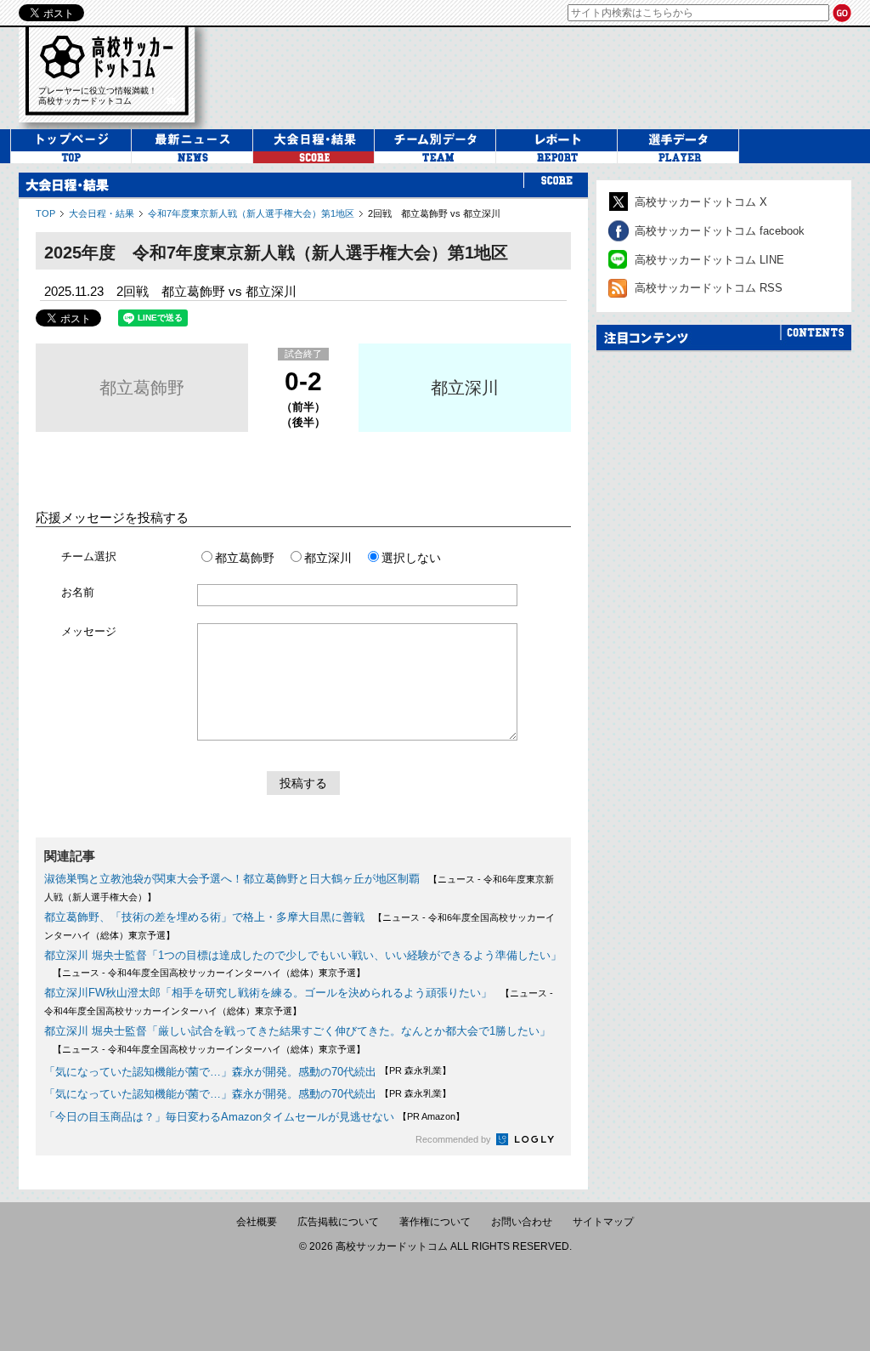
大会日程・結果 (101, 213)
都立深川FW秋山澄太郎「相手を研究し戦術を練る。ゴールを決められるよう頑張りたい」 (268, 992)
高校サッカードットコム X (701, 202)
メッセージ (88, 631)
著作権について (435, 1222)
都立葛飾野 (141, 387)
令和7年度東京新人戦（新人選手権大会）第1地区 (251, 213)
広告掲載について (338, 1222)
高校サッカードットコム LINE (709, 259)
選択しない (411, 558)
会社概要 (256, 1222)
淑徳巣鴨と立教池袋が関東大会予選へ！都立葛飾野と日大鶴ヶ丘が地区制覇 (232, 878)
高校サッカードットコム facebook (720, 230)
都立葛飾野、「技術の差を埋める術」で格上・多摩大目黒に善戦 (204, 917)
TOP (45, 213)
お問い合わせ (521, 1222)
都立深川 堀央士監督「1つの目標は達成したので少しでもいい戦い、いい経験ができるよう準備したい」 (303, 955)
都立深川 (465, 387)
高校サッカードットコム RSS (708, 287)
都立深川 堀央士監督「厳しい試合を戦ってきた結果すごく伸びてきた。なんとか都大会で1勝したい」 (297, 1031)
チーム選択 (88, 556)
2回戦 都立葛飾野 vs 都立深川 (434, 213)
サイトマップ (603, 1222)
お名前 (77, 592)
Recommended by (454, 1139)
